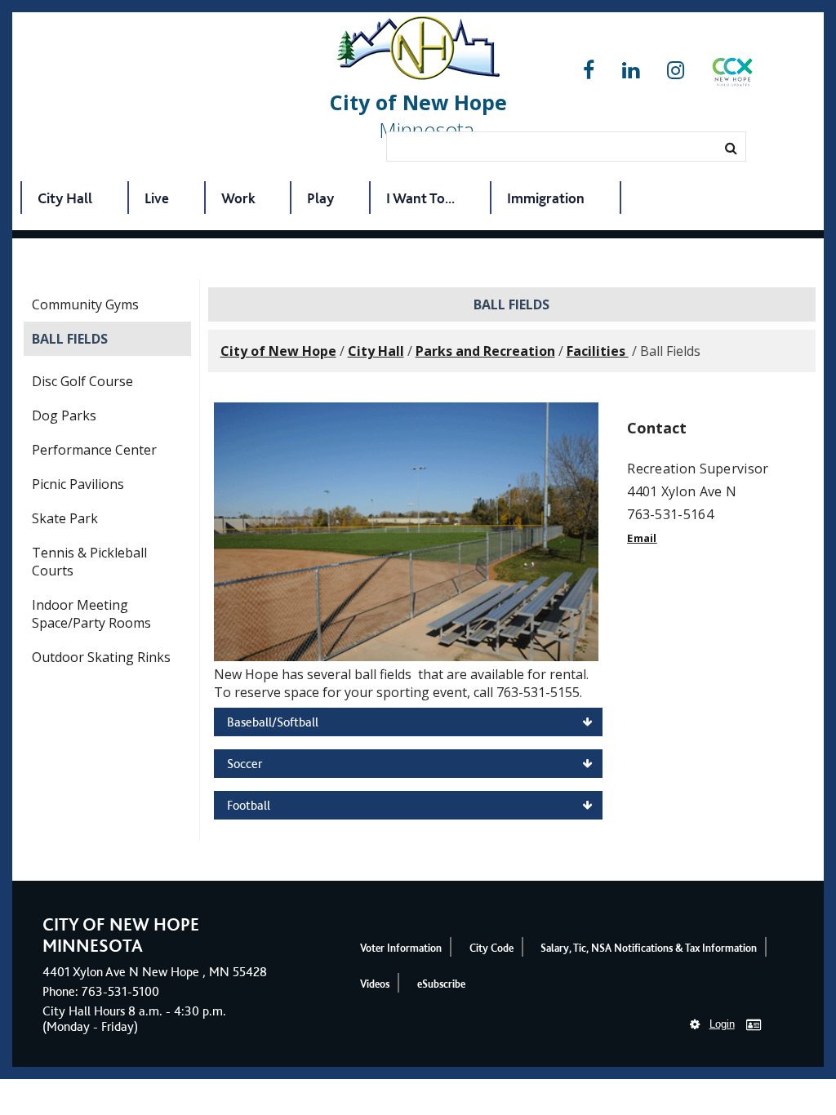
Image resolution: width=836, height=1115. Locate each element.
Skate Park (65, 518)
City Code (491, 948)
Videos (374, 984)
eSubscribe (441, 984)
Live (157, 198)
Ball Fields (70, 339)
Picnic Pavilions (78, 484)
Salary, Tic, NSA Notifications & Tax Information (648, 948)
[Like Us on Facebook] (588, 70)
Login (722, 1024)
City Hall (65, 198)
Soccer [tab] (244, 763)
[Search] (731, 147)
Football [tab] (248, 805)
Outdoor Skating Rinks (101, 657)
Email (642, 538)
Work (238, 198)
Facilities (598, 351)
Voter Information (401, 948)
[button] (732, 75)
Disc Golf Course (82, 381)
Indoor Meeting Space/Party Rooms (91, 614)
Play (320, 198)
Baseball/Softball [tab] (272, 722)
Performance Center (94, 450)
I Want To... (420, 198)
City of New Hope (278, 351)
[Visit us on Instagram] (675, 70)
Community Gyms (85, 304)
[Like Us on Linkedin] (630, 70)
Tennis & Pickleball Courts (89, 562)
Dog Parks (64, 415)
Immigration (546, 198)
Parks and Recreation (485, 351)
